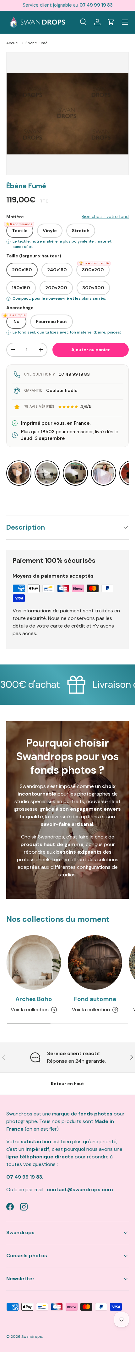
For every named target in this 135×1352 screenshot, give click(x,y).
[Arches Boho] (34, 962)
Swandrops (31, 1336)
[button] (111, 22)
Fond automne (95, 999)
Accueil (12, 43)
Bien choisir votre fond (105, 216)
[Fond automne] (95, 962)
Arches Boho (33, 999)
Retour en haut (67, 1083)
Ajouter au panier (90, 349)
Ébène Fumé (36, 43)
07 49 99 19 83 (74, 374)
